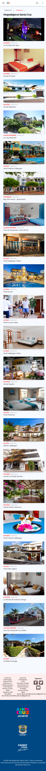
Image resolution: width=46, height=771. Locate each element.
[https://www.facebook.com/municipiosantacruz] (36, 682)
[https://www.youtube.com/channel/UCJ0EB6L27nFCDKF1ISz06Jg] (38, 687)
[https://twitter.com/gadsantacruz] (41, 682)
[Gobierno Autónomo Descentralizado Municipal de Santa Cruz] (23, 730)
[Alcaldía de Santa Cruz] (23, 712)
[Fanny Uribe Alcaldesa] (23, 748)
